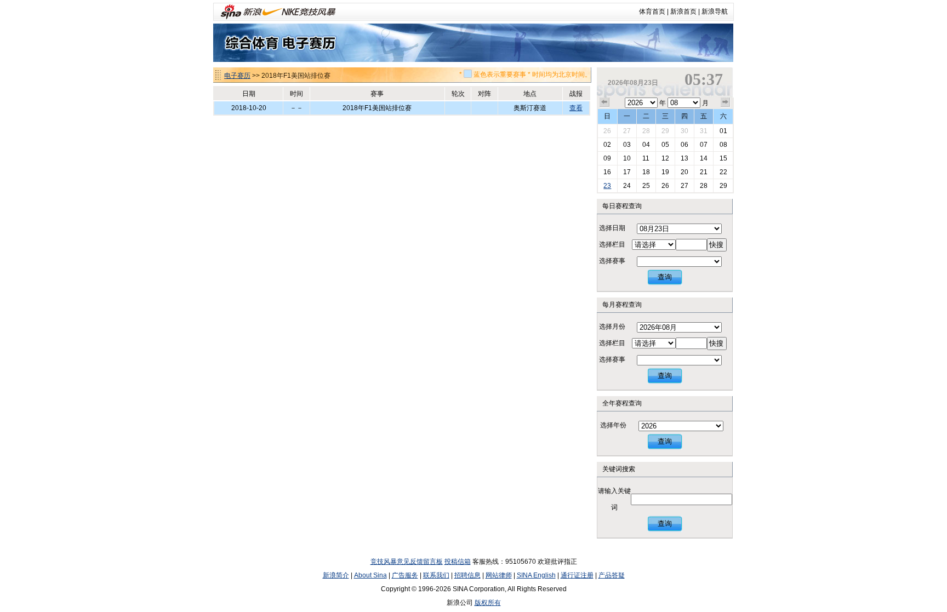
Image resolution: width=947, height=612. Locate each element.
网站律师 (499, 575)
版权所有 (488, 603)
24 (627, 186)
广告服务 (405, 575)
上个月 (604, 102)
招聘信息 (467, 575)
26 (607, 131)
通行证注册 (577, 575)
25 (646, 186)
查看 (576, 108)
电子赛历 (237, 75)
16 (607, 172)
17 (627, 172)
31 (704, 131)
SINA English (536, 575)
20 (684, 172)
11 (645, 158)
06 (684, 144)
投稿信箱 (457, 561)
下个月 (726, 102)
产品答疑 (611, 575)
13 (684, 158)
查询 (665, 277)
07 (704, 144)
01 (723, 131)
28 (646, 131)
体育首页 (652, 11)
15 (723, 158)
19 (665, 172)
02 (607, 144)
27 (627, 131)
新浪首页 (683, 11)
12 (665, 158)
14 (704, 158)
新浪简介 (336, 575)
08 (723, 144)
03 (627, 144)
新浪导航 (714, 11)
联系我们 (436, 575)
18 (646, 172)
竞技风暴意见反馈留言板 (406, 561)
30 (684, 131)
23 (607, 186)
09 (607, 158)
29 (665, 131)
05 (665, 144)
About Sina (370, 575)
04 (646, 144)
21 (704, 172)
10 (627, 158)
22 (723, 172)
